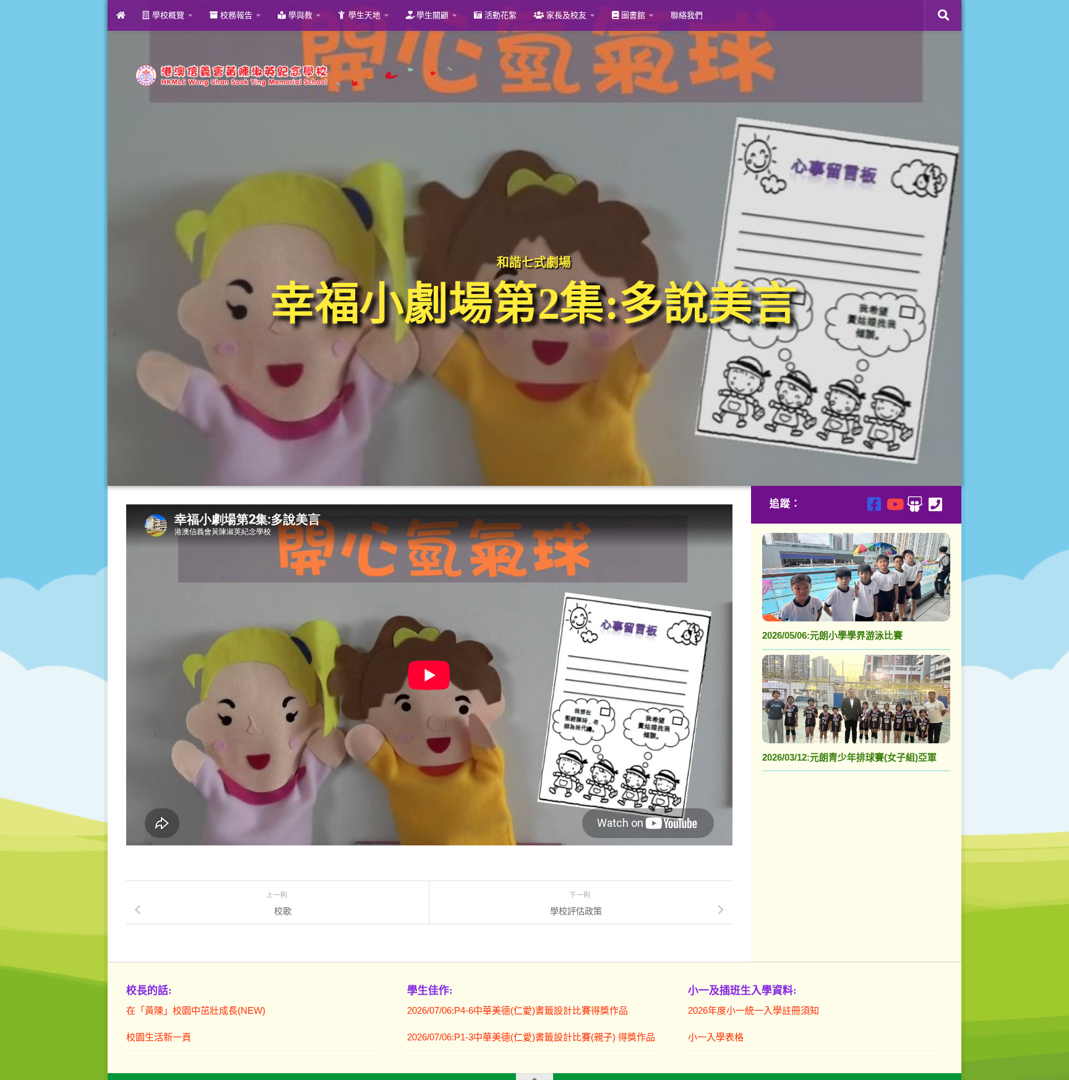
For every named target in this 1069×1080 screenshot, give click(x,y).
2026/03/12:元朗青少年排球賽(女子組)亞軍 (849, 757)
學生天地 (363, 15)
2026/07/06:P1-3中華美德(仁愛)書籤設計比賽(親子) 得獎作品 (531, 1037)
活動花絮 (499, 15)
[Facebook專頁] (874, 504)
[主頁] (120, 15)
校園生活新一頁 (158, 1037)
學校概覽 (167, 15)
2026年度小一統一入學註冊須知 (753, 1010)
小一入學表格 (716, 1037)
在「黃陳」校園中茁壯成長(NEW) (195, 1010)
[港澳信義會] (914, 504)
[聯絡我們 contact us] (935, 504)
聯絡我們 (687, 15)
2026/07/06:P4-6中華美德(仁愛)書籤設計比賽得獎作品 (517, 1010)
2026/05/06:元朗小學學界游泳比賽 (832, 635)
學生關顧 (431, 15)
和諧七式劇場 (534, 262)
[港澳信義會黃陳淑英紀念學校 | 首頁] (291, 75)
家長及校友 (565, 15)
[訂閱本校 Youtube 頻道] (894, 504)
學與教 (299, 15)
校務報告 (235, 15)
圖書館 (632, 15)
